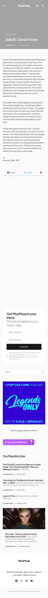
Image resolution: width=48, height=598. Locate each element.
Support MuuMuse (14, 572)
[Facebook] (16, 581)
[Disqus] (24, 208)
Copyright (17, 575)
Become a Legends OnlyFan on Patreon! (24, 431)
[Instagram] (26, 581)
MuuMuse (24, 5)
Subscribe (24, 347)
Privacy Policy (29, 575)
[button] (3, 5)
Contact (38, 572)
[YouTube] (31, 581)
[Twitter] (21, 581)
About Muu (28, 572)
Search (43, 372)
